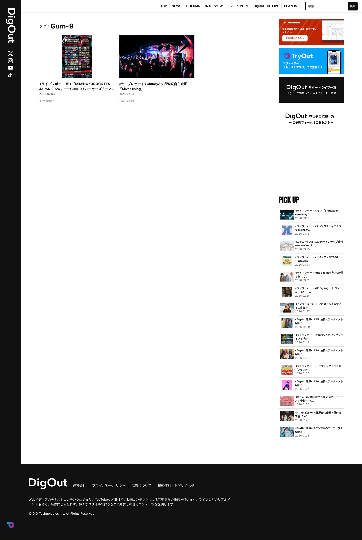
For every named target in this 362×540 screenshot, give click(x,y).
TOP (163, 6)
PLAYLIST (291, 6)
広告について (142, 485)
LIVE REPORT (238, 6)
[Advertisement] (311, 163)
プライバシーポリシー (109, 485)
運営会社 (79, 485)
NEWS (176, 6)
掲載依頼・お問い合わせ (176, 485)
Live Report (47, 100)
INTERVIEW (214, 6)
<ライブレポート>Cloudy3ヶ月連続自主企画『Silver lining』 (153, 86)
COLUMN (193, 6)
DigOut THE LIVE (266, 6)
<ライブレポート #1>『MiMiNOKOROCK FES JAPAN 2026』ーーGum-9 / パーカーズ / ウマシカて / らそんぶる (77, 86)
